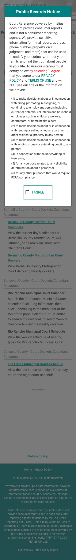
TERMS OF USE (39, 80)
